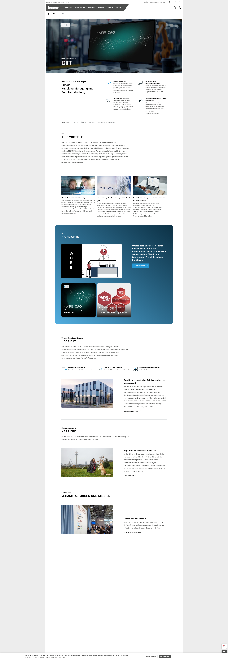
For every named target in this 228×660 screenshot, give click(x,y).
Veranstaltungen (154, 2)
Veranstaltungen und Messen (106, 122)
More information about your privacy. (55, 657)
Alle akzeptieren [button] (164, 656)
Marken (55, 14)
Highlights (75, 122)
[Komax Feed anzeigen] (224, 646)
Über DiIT (84, 122)
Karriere (68, 2)
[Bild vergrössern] (92, 192)
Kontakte (162, 2)
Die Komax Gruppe (51, 2)
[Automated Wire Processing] (53, 7)
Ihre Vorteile (65, 122)
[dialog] (114, 656)
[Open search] (175, 7)
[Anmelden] (180, 7)
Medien (146, 2)
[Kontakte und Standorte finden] (224, 652)
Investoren (61, 2)
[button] (151, 656)
